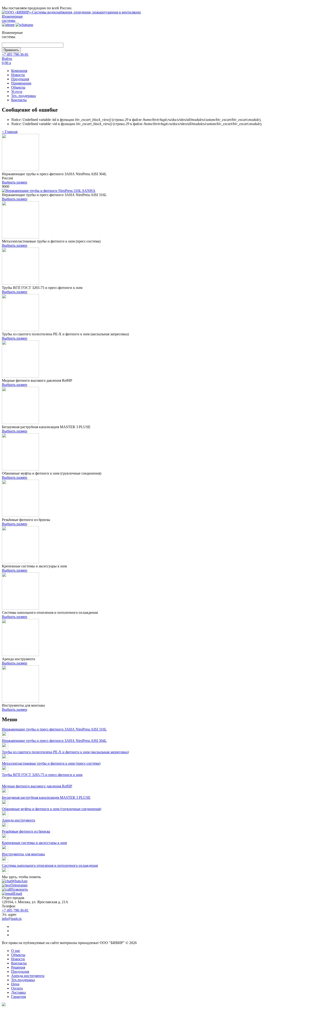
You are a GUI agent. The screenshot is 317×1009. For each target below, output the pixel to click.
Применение (21, 83)
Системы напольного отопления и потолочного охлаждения (50, 865)
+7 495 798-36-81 (15, 54)
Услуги (16, 92)
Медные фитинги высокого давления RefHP (37, 786)
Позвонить (19, 889)
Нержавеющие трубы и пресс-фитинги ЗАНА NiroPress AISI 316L (54, 729)
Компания (19, 71)
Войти (7, 59)
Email (17, 894)
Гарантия (18, 997)
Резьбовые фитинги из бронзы (26, 831)
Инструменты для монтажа (23, 854)
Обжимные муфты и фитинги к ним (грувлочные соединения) (51, 809)
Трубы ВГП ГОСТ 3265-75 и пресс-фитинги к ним (42, 775)
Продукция (20, 79)
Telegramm (19, 885)
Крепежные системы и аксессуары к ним (34, 843)
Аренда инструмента (18, 820)
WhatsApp (19, 881)
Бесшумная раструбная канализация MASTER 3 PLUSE (46, 797)
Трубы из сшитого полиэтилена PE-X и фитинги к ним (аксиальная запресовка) (65, 752)
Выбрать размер (14, 182)
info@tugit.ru (12, 919)
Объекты (18, 87)
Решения (18, 967)
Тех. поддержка (23, 96)
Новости (18, 75)
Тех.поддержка (23, 980)
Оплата (17, 988)
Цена (15, 984)
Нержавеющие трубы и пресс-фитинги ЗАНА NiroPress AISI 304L (54, 741)
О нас (15, 951)
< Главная (9, 132)
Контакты (19, 100)
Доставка (18, 992)
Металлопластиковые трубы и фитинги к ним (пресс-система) (51, 763)
